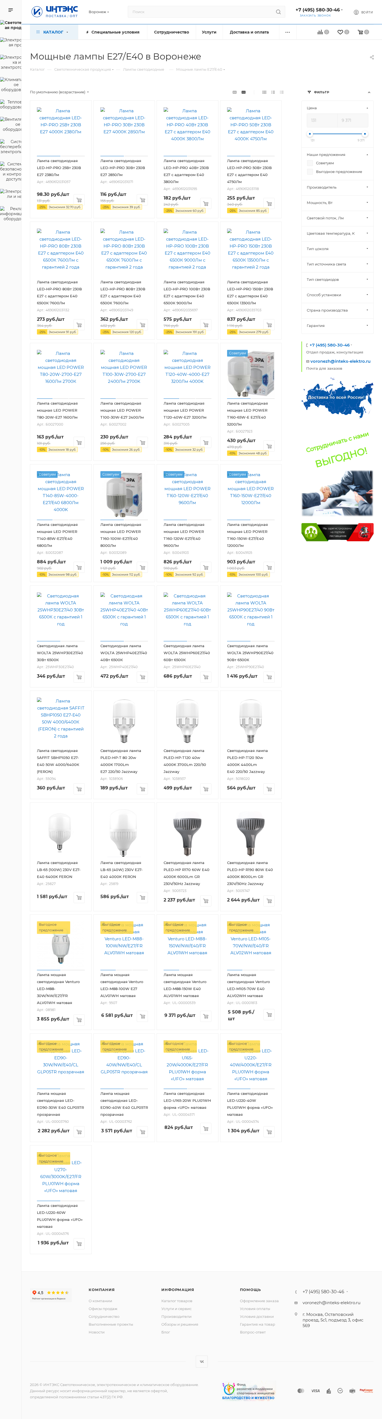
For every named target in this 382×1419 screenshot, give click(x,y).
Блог (165, 1332)
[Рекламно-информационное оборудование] (10, 214)
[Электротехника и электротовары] (10, 63)
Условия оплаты (255, 1308)
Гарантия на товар (257, 1324)
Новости (97, 1332)
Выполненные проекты (111, 1324)
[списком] (273, 92)
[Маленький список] (235, 92)
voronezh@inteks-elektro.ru (340, 361)
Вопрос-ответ (253, 1332)
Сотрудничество (104, 1316)
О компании (100, 1301)
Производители (176, 1316)
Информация (177, 1289)
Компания (102, 1289)
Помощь (250, 1289)
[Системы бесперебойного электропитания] (10, 147)
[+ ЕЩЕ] (287, 32)
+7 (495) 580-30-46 (318, 10)
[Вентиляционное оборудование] (10, 125)
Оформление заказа (259, 1301)
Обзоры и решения (179, 1324)
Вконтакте (202, 1362)
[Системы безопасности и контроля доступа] (10, 172)
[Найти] (278, 12)
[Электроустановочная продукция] (10, 43)
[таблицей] (282, 92)
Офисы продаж (103, 1308)
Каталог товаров (176, 1301)
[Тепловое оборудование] (10, 105)
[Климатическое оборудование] (10, 85)
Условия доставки (257, 1316)
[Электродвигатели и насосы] (10, 194)
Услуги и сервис (176, 1308)
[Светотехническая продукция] (10, 26)
